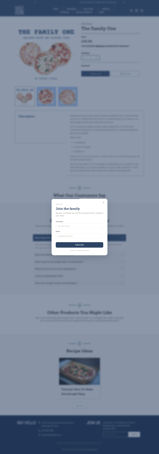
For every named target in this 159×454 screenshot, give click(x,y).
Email (58, 231)
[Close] (103, 202)
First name (59, 221)
